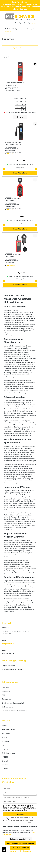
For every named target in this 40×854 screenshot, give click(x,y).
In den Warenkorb (20, 173)
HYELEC (5, 757)
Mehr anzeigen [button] (11, 92)
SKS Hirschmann (8, 753)
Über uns (5, 687)
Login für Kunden (8, 666)
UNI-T (4, 745)
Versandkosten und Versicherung (14, 711)
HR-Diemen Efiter (8, 730)
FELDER (5, 765)
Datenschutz (6, 699)
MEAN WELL (7, 733)
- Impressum (13, 851)
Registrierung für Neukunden (12, 670)
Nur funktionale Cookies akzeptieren (20, 843)
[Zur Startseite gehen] (20, 16)
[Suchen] (15, 23)
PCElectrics (6, 741)
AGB (3, 695)
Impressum (6, 691)
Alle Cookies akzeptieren (20, 847)
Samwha (5, 726)
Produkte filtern (21, 48)
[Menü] (4, 23)
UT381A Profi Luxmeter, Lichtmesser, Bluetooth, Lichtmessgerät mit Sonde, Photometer (14, 143)
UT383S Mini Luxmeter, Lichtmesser (13, 255)
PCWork (5, 749)
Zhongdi (5, 761)
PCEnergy (5, 737)
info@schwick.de (8, 644)
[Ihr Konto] (24, 23)
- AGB (20, 851)
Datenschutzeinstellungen (20, 839)
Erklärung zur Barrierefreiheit (13, 703)
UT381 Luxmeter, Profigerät (14, 82)
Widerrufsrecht (7, 707)
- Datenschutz (26, 851)
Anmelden (20, 814)
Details (20, 117)
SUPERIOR (6, 769)
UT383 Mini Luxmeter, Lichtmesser (13, 199)
